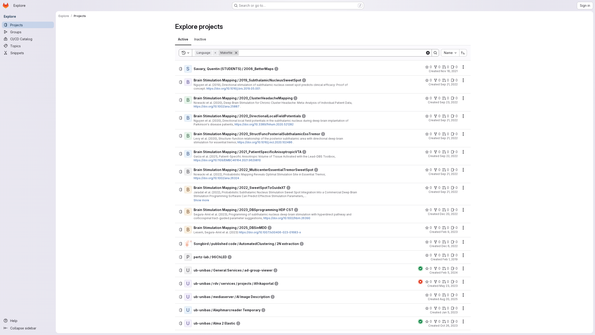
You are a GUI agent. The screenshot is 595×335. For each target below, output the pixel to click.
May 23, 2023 (448, 286)
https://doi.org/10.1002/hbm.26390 (286, 218)
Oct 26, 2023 (449, 325)
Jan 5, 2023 (450, 312)
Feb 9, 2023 (449, 232)
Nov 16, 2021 (449, 71)
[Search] (435, 53)
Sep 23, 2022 (449, 102)
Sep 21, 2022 (449, 84)
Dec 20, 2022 (449, 214)
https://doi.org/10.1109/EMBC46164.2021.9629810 (227, 160)
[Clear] (428, 53)
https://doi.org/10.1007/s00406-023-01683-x (270, 232)
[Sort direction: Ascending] (463, 53)
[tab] (183, 39)
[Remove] (236, 53)
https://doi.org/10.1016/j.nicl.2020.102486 (264, 142)
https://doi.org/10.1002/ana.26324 (216, 178)
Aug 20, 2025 (449, 299)
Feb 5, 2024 (449, 272)
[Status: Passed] (420, 268)
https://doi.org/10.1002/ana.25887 (216, 106)
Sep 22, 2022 (449, 156)
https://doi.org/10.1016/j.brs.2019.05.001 (233, 88)
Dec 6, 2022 (449, 246)
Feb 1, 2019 (450, 259)
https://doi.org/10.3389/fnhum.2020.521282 (264, 124)
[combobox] (450, 53)
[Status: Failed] (420, 282)
